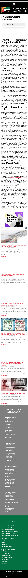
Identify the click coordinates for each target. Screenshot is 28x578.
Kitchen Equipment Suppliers (11, 466)
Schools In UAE (8, 493)
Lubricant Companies (9, 470)
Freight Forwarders (9, 450)
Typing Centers (8, 511)
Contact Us (4, 542)
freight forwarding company (19, 177)
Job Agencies (8, 462)
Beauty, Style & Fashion (7, 551)
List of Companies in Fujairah (8, 533)
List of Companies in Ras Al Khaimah (10, 535)
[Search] (26, 228)
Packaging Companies (9, 482)
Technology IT (5, 565)
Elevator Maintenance (10, 444)
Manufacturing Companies (10, 472)
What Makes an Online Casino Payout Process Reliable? (12, 275)
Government (4, 561)
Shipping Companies (9, 495)
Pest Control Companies (10, 483)
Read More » (4, 256)
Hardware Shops (9, 456)
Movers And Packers (9, 477)
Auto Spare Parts (8, 418)
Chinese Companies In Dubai (10, 428)
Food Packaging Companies (11, 449)
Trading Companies (9, 506)
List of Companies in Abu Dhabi (9, 524)
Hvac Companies (9, 457)
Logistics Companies (9, 469)
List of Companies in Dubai (8, 525)
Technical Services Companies (11, 502)
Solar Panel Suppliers (9, 498)
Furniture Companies (10, 451)
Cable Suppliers (8, 424)
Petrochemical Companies (10, 485)
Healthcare (4, 563)
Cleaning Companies (9, 430)
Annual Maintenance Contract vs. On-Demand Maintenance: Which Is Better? (13, 333)
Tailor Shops (7, 501)
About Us (4, 540)
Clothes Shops (8, 433)
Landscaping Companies (10, 467)
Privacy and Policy (14, 573)
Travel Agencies (8, 509)
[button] (14, 4)
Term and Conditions (17, 571)
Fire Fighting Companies (10, 447)
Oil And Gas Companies (10, 480)
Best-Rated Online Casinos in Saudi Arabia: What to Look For (12, 304)
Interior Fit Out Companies (11, 459)
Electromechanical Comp (11, 441)
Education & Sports (6, 555)
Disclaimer (8, 571)
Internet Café (8, 460)
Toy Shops (7, 505)
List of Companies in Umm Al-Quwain (10, 531)
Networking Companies (10, 479)
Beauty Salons (7, 420)
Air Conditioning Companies (10, 417)
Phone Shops (7, 486)
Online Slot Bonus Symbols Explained (13, 393)
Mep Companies (8, 475)
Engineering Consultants (11, 446)
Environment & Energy (7, 557)
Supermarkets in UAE (9, 499)
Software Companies (9, 496)
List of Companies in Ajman (8, 529)
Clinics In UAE (7, 431)
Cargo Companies (8, 427)
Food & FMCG (5, 559)
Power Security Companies (10, 492)
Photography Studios (9, 490)
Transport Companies (9, 508)
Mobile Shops (7, 476)
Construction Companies (10, 434)
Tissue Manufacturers (9, 503)
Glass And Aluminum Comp (11, 454)
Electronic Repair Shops (10, 443)
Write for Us (4, 544)
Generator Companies (10, 453)
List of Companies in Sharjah (8, 527)
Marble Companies (9, 473)
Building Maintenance (9, 421)
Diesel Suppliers (8, 437)
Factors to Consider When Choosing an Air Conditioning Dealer (13, 245)
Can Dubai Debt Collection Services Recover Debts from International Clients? (12, 364)
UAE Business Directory (7, 546)
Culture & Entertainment (7, 553)
